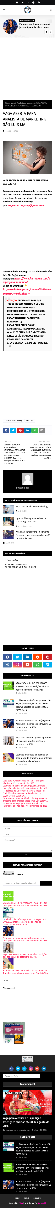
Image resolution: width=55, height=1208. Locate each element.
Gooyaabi (42, 1203)
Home (5, 981)
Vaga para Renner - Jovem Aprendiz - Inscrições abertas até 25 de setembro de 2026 (33, 741)
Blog (21, 1203)
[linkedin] (27, 657)
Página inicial (10, 103)
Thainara (34, 487)
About (26, 1198)
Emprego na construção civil (18, 1130)
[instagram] (28, 2)
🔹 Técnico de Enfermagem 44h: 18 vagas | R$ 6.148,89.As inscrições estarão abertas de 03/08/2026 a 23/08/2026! (33, 705)
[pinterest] (33, 2)
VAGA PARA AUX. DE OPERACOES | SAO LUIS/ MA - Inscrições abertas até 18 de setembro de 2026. (32, 686)
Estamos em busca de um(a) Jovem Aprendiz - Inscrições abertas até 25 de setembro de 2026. (34, 26)
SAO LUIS (29, 421)
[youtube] (27, 664)
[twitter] (22, 2)
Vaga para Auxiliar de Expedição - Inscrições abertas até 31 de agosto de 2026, (23, 782)
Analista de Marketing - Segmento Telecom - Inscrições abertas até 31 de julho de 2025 (33, 535)
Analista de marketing (26, 103)
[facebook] (17, 2)
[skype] (38, 2)
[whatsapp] (37, 664)
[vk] (7, 664)
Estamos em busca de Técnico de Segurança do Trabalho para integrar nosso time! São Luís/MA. (34, 758)
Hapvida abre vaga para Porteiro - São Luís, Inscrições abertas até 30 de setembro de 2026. (25, 804)
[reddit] (37, 657)
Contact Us (37, 1198)
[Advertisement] (27, 66)
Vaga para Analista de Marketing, (32, 506)
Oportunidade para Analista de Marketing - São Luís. (31, 520)
